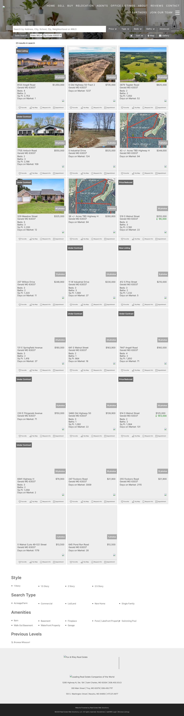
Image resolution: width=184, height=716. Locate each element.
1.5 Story (45, 586)
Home (51, 5)
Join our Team (161, 12)
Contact (173, 5)
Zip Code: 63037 (51, 35)
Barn (16, 620)
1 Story (17, 586)
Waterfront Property (50, 625)
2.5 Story (99, 586)
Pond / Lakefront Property (107, 621)
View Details (41, 65)
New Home (100, 603)
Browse (22, 642)
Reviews (157, 5)
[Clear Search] (131, 36)
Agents (102, 5)
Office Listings (123, 5)
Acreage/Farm (20, 603)
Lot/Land (72, 603)
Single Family (128, 603)
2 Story (71, 586)
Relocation (85, 5)
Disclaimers (101, 712)
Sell (61, 5)
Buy (70, 5)
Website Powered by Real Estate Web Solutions (92, 708)
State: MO (35, 35)
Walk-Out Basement (23, 625)
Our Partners (136, 12)
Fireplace (72, 621)
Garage (71, 625)
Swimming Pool (129, 621)
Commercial (46, 603)
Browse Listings (123, 712)
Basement (45, 621)
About (143, 5)
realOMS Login (111, 712)
